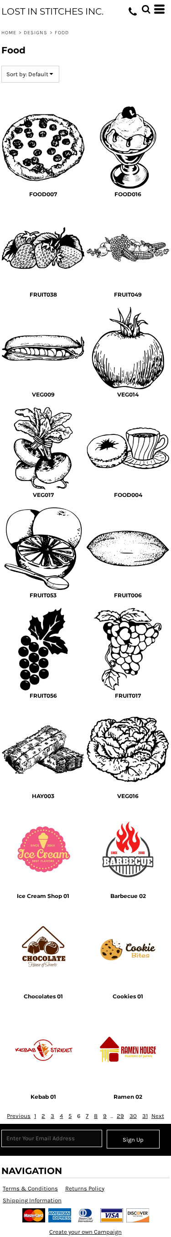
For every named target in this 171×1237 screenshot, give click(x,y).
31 (145, 1115)
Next (157, 1115)
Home (8, 33)
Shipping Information (32, 1200)
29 (120, 1115)
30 (133, 1115)
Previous (19, 1115)
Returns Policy (84, 1188)
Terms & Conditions (30, 1188)
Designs (36, 33)
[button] (145, 9)
